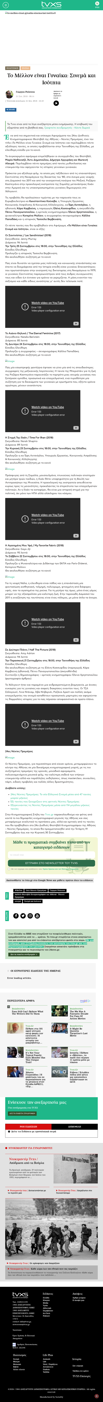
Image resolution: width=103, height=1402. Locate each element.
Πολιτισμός (19, 1355)
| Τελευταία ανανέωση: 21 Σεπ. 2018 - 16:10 (24, 101)
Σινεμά (16, 1359)
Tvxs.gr (49, 814)
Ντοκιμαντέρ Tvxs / (23, 1159)
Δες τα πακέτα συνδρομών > (23, 954)
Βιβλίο (16, 1367)
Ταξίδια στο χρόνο (81, 1371)
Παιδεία (46, 1370)
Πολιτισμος (12, 68)
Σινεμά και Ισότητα (32, 901)
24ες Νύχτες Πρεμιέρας (36, 890)
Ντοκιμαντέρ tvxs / (19, 1191)
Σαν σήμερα (78, 1366)
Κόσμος (46, 1300)
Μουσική (17, 1364)
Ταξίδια (46, 1372)
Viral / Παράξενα (50, 1364)
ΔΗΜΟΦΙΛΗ (74, 1127)
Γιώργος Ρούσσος (25, 92)
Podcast (46, 1316)
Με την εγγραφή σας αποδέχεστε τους (44, 869)
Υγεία (45, 1306)
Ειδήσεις (48, 1294)
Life (44, 1362)
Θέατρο (16, 1362)
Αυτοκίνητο (48, 1367)
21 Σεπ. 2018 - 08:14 (25, 96)
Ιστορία (76, 1359)
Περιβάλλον (48, 1311)
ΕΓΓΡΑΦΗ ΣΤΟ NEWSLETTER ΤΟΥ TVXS (51, 863)
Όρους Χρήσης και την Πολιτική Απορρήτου (60, 869)
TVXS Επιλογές (82, 1376)
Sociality (59, 1397)
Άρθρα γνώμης (79, 1298)
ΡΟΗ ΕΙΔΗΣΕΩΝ (28, 1127)
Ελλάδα (46, 1298)
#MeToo (18, 890)
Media (45, 1303)
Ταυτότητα (17, 1330)
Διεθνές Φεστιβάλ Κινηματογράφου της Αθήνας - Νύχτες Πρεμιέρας (40, 896)
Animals (46, 1359)
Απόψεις (77, 1294)
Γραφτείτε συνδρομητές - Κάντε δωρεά (67, 128)
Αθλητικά (47, 1308)
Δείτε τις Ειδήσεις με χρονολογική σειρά (32, 1132)
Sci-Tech (46, 1313)
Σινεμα (25, 68)
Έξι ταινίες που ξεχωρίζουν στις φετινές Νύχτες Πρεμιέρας (45, 802)
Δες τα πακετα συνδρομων (22, 1113)
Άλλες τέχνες (19, 1370)
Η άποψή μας (78, 1300)
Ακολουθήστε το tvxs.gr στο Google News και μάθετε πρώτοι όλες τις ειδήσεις (49, 880)
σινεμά (18, 901)
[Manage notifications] (97, 1396)
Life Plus (48, 1355)
